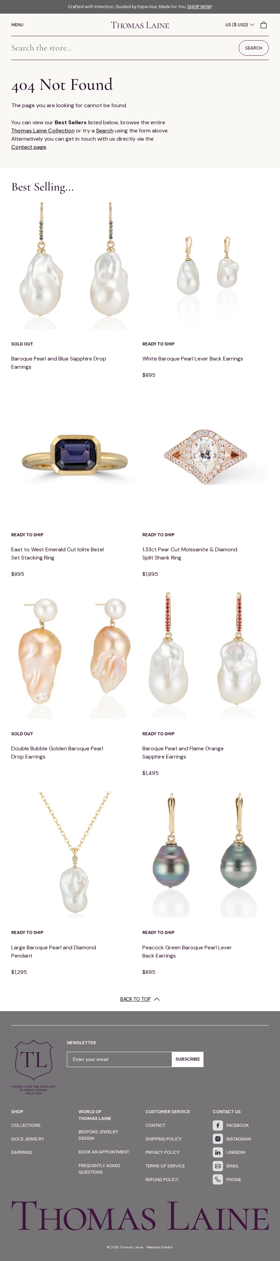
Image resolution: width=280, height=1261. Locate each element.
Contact (155, 1125)
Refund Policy (162, 1179)
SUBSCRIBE (188, 1059)
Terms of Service (165, 1166)
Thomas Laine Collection (42, 130)
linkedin (235, 1152)
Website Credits (159, 1247)
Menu (17, 25)
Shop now (199, 7)
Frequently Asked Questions (99, 1169)
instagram (238, 1139)
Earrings (21, 1152)
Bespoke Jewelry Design (98, 1135)
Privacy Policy (162, 1152)
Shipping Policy (163, 1139)
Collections (26, 1125)
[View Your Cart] (264, 25)
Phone (233, 1179)
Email (232, 1166)
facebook (237, 1125)
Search (104, 130)
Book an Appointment (104, 1152)
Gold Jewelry (27, 1139)
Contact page (28, 147)
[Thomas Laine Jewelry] (140, 25)
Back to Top (135, 999)
